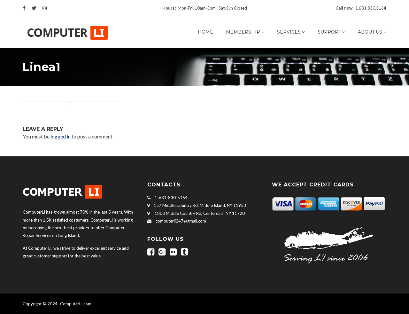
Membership (243, 32)
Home (205, 32)
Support (329, 32)
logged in (60, 136)
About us (370, 32)
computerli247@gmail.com (181, 221)
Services (289, 32)
